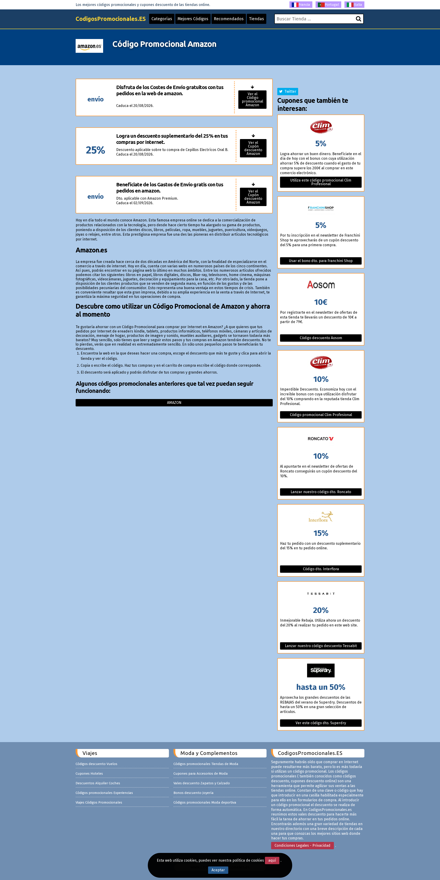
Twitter (289, 91)
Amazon (174, 402)
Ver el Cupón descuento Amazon (253, 148)
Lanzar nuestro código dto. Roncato (321, 492)
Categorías (161, 18)
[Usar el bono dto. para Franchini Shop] (321, 209)
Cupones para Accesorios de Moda (200, 773)
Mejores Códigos (193, 18)
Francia (304, 5)
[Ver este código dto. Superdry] (321, 671)
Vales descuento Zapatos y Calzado (201, 783)
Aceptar (218, 870)
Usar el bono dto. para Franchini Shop (321, 261)
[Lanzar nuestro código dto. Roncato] (321, 440)
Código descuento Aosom (321, 338)
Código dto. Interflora (321, 569)
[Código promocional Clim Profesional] (321, 363)
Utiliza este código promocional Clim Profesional (320, 182)
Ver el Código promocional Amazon (252, 99)
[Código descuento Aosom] (321, 286)
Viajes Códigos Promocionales (99, 802)
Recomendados (229, 18)
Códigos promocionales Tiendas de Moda (205, 764)
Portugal (332, 5)
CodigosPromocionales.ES (111, 19)
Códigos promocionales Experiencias (104, 793)
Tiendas (256, 18)
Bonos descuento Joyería (193, 793)
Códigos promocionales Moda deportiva (204, 802)
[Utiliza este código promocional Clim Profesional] (321, 127)
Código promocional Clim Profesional (321, 415)
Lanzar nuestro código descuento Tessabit (321, 646)
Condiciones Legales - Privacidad (302, 845)
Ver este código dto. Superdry (321, 723)
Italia (358, 5)
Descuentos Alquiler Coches (98, 783)
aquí (272, 860)
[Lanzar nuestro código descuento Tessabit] (321, 594)
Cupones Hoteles (89, 773)
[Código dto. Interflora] (321, 517)
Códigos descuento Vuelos (96, 764)
